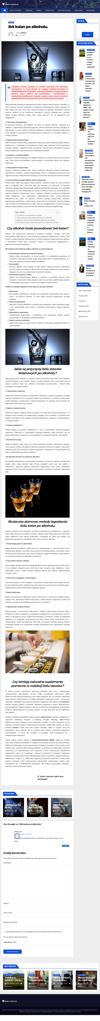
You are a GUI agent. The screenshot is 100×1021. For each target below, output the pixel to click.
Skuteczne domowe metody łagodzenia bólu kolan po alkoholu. (36, 220)
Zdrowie (78, 10)
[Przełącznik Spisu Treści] (56, 212)
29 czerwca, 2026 (86, 983)
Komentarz (7, 863)
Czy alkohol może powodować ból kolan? (29, 215)
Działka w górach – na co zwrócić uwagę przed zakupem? (91, 59)
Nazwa (6, 903)
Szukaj (81, 21)
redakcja (23, 33)
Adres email (8, 913)
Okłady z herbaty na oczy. (35, 807)
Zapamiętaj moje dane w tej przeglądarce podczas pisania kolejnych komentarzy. (34, 932)
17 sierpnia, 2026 (61, 983)
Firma (38, 10)
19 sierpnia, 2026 (37, 983)
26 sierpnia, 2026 (13, 983)
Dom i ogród (15, 10)
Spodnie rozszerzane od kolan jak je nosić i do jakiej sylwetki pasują (90, 83)
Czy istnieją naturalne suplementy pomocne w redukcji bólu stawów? (38, 222)
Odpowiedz (65, 845)
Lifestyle (50, 10)
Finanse (28, 10)
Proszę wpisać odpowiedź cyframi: (15, 937)
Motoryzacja (64, 10)
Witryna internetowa (10, 922)
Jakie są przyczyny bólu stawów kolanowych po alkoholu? (34, 217)
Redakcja (91, 10)
